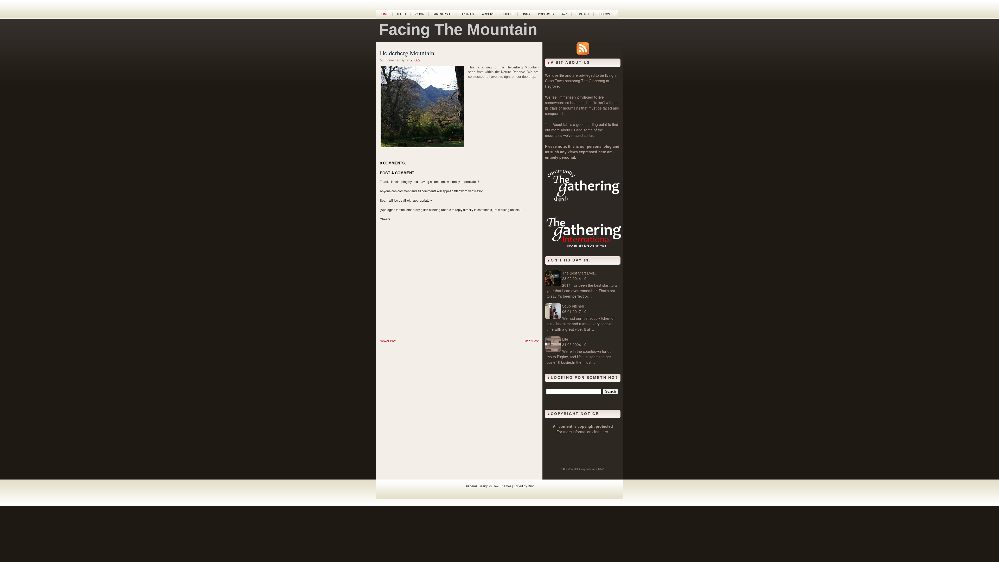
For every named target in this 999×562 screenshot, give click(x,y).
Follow (604, 14)
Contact (582, 14)
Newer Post (388, 341)
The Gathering (593, 80)
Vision (419, 14)
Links (526, 14)
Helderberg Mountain (407, 53)
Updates (467, 14)
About (401, 14)
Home (384, 14)
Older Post (531, 341)
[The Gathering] (584, 207)
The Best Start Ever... (579, 273)
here (604, 431)
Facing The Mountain (458, 29)
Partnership (442, 14)
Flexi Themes (501, 486)
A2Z (564, 14)
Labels (508, 14)
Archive (488, 14)
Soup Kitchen (573, 306)
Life (565, 339)
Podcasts (546, 14)
